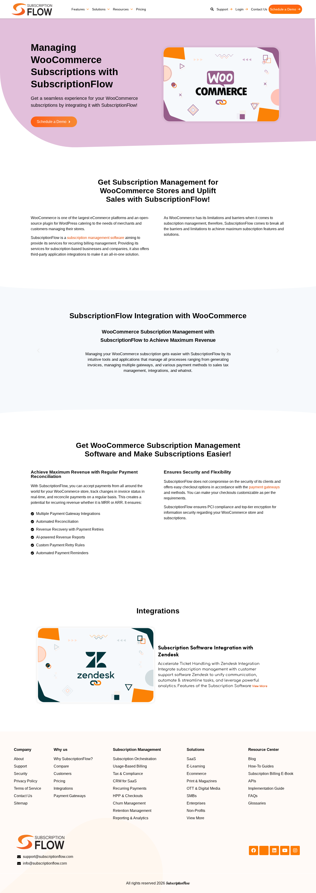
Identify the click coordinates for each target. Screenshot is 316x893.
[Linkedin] (274, 850)
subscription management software (95, 238)
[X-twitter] (264, 850)
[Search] (212, 9)
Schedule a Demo (283, 9)
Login (239, 9)
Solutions (98, 9)
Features (78, 9)
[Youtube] (284, 850)
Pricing (141, 9)
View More (259, 686)
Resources (121, 9)
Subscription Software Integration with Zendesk (205, 650)
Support (222, 9)
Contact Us (259, 9)
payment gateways (264, 487)
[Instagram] (295, 850)
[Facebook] (253, 850)
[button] (38, 350)
